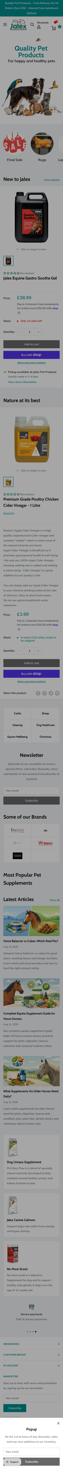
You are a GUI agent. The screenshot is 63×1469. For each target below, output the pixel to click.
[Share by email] (57, 693)
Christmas (45, 736)
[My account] (43, 27)
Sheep (45, 713)
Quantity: (9, 331)
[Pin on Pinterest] (44, 693)
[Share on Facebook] (38, 693)
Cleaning (17, 725)
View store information (22, 382)
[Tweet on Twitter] (51, 693)
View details (52, 180)
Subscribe (31, 1461)
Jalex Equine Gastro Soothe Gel (30, 278)
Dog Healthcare (45, 725)
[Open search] (32, 24)
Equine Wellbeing (17, 736)
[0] (55, 28)
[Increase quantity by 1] (38, 331)
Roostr (8, 513)
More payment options (31, 362)
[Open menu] (5, 24)
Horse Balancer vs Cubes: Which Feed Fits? (30, 941)
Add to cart (31, 344)
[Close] (58, 1422)
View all (55, 900)
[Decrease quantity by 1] (20, 331)
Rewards (43, 22)
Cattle (17, 713)
